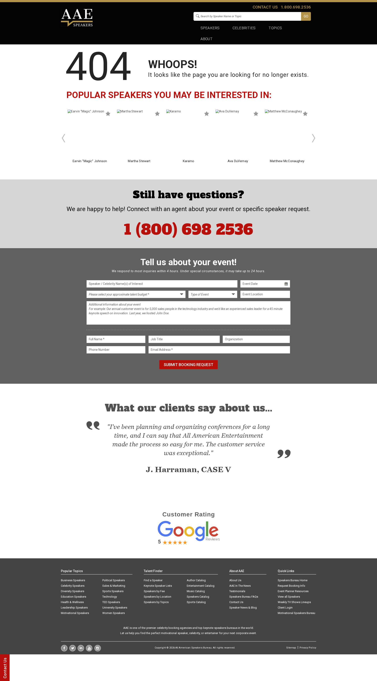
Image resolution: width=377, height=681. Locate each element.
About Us (235, 580)
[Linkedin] (80, 650)
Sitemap (291, 647)
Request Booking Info (291, 585)
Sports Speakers (112, 591)
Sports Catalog (196, 602)
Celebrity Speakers (72, 585)
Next (313, 138)
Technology (109, 596)
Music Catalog (196, 591)
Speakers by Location (157, 596)
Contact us (265, 7)
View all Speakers (289, 596)
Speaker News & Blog (243, 607)
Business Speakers (73, 580)
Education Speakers (73, 596)
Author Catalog (196, 580)
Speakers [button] (209, 28)
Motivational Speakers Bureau (296, 613)
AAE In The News (240, 585)
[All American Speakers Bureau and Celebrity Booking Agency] (77, 25)
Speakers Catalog (198, 596)
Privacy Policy (308, 647)
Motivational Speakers (75, 613)
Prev (63, 138)
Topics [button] (275, 28)
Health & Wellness (72, 602)
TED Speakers (111, 602)
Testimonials (237, 591)
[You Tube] (89, 650)
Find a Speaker (153, 580)
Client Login (285, 607)
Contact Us (236, 602)
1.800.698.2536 (296, 7)
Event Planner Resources (293, 591)
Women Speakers (113, 613)
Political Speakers (113, 580)
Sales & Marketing (113, 585)
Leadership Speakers (74, 607)
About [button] (206, 39)
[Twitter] (72, 650)
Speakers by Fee (154, 591)
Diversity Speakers (72, 591)
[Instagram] (97, 650)
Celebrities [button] (244, 28)
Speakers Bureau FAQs (243, 596)
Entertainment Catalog (200, 585)
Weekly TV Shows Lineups (294, 602)
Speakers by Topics (156, 602)
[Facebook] (64, 650)
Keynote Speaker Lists (158, 585)
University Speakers (114, 607)
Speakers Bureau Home (292, 580)
